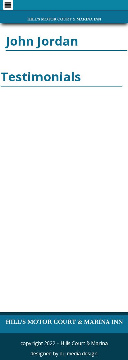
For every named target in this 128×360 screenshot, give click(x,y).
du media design (79, 353)
